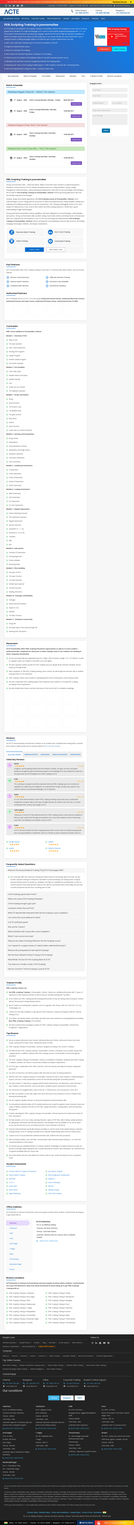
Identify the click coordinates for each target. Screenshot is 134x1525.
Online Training (119, 49)
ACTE (47, 746)
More (103, 18)
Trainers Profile (96, 76)
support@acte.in (92, 1386)
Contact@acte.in (11, 1386)
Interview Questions (9, 1343)
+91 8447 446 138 (93, 1383)
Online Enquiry (81, 10)
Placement (60, 76)
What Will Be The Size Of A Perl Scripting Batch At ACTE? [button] (29, 959)
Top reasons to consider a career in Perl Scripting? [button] (27, 964)
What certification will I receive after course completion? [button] (29, 931)
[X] (13, 5)
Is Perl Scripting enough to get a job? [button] (22, 903)
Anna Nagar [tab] (13, 1243)
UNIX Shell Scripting (54, 1193)
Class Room (104, 49)
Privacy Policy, (32, 1512)
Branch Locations (114, 76)
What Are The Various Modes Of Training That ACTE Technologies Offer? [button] (36, 870)
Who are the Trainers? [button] (16, 927)
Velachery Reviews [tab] (14, 755)
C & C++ (12, 1182)
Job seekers (76, 18)
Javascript (12, 1179)
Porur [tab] (11, 1238)
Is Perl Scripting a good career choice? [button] (22, 894)
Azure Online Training (54, 1369)
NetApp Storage (53, 1190)
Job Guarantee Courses (12, 18)
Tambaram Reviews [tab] (31, 754)
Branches (95, 18)
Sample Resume (24, 1343)
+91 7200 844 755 (32, 1383)
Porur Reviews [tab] (75, 754)
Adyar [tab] (11, 1254)
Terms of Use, (87, 1512)
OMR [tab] (11, 1233)
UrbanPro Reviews (54, 848)
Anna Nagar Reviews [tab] (59, 754)
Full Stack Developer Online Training (15, 1369)
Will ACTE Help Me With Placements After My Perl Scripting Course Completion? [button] (38, 913)
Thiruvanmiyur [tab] (14, 1259)
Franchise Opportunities (104, 1356)
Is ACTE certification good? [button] (18, 922)
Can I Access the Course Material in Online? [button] (24, 917)
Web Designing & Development (59, 1175)
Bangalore (120, 10)
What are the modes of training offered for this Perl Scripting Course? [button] (34, 941)
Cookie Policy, (75, 1512)
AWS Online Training (9, 1365)
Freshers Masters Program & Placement (22, 1171)
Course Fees (76, 104)
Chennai (98, 10)
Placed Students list (54, 18)
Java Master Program (55, 1171)
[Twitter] (100, 1343)
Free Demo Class (55, 250)
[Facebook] (22, 5)
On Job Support (64, 1343)
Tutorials (36, 1343)
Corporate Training (37, 18)
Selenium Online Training (74, 1365)
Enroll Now (34, 250)
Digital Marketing (14, 1193)
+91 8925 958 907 (73, 1383)
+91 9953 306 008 (12, 1383)
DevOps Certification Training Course (32, 1365)
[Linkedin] (9, 5)
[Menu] (1, 17)
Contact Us (42, 1356)
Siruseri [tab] (11, 1269)
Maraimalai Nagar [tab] (15, 1264)
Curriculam (46, 76)
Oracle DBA (13, 1186)
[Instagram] (6, 5)
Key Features (13, 76)
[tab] (45, 870)
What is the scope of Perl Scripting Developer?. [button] (25, 899)
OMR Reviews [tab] (45, 754)
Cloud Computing (54, 1182)
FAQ (83, 76)
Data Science (13, 1190)
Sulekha (50, 842)
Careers (32, 1356)
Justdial (11, 848)
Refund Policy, (44, 1512)
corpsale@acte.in (72, 1386)
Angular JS (51, 1179)
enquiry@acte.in (51, 1386)
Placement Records (120, 2)
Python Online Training (55, 1365)
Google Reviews (14, 842)
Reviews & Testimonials (11, 1346)
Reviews (66, 18)
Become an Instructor (85, 1356)
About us (6, 1356)
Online (79, 1398)
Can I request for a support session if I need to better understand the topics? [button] (37, 945)
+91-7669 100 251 (53, 1383)
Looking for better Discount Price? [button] (21, 908)
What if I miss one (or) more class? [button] (21, 936)
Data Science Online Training (96, 1365)
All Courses (25, 18)
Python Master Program (17, 1175)
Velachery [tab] (13, 1223)
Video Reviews (55, 746)
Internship (52, 1343)
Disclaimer (98, 1512)
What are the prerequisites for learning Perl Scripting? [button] (28, 950)
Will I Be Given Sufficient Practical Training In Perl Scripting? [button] (30, 955)
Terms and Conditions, (60, 1512)
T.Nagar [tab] (12, 1249)
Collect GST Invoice (46, 1346)
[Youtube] (18, 5)
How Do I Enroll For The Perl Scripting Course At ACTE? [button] (29, 969)
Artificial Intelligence (37, 1369)
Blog (44, 1343)
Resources (85, 18)
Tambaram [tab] (13, 1228)
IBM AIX (51, 1186)
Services (14, 1356)
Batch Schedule (30, 76)
